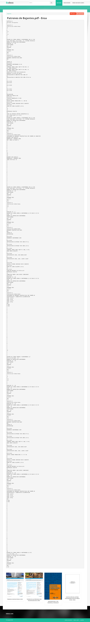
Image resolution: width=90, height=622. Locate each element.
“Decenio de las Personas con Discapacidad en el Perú (34, 600)
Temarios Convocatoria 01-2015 (15, 599)
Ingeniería (9, 13)
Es (9, 2)
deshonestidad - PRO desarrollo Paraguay (53, 602)
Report (73, 13)
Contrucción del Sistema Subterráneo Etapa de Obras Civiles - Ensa (72, 598)
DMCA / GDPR (76, 620)
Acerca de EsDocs (68, 620)
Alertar (82, 620)
